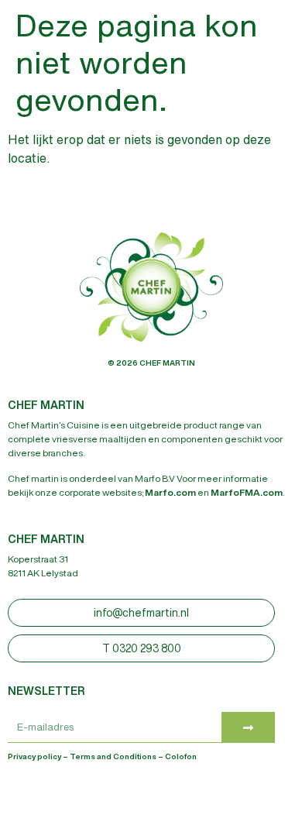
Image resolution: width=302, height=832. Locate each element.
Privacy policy (34, 756)
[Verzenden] (248, 727)
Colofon (181, 756)
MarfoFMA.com (247, 492)
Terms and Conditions (113, 756)
